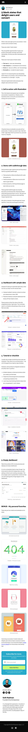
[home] (4, 2)
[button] (25, 2)
